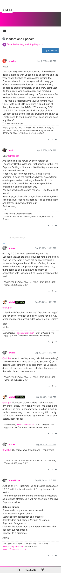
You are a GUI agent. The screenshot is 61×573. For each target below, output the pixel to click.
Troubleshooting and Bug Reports (25, 44)
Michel (12, 302)
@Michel (6, 358)
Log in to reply (50, 50)
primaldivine (14, 480)
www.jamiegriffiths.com (13, 546)
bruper (12, 248)
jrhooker (12, 61)
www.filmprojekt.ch (25, 333)
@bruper (7, 307)
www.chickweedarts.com (14, 549)
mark (11, 150)
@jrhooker (13, 155)
